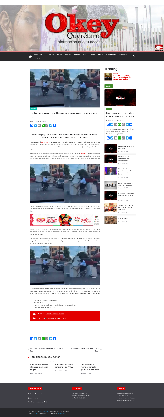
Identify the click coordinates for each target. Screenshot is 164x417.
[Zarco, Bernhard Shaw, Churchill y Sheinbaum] (110, 185)
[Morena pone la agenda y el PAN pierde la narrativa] (120, 97)
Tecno (92, 54)
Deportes (37, 59)
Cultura (68, 54)
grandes (83, 154)
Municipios (115, 73)
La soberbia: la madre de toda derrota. (126, 147)
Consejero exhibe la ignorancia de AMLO (64, 365)
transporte (44, 142)
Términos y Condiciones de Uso (38, 402)
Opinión (109, 109)
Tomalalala (123, 54)
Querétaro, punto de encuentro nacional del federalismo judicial (122, 77)
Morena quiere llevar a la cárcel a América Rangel (39, 367)
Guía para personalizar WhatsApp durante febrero (84, 349)
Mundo (59, 54)
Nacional (50, 54)
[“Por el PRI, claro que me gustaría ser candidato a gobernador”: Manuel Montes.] (110, 173)
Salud (85, 54)
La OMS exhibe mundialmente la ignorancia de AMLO (90, 367)
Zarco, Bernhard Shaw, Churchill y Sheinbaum (125, 184)
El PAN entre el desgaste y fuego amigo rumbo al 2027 (126, 195)
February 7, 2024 (61, 318)
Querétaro (38, 54)
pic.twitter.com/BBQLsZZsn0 (55, 314)
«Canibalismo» (123, 218)
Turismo (77, 54)
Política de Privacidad (35, 394)
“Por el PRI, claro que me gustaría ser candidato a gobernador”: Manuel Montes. (126, 172)
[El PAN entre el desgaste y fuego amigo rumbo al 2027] (110, 196)
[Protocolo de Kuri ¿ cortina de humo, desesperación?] (110, 160)
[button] (43, 54)
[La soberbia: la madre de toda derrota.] (110, 148)
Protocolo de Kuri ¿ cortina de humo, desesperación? (124, 159)
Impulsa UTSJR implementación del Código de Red (46, 349)
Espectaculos (111, 54)
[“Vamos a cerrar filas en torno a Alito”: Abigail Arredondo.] (110, 208)
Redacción (44, 121)
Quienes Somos (33, 398)
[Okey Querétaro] (82, 6)
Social (100, 54)
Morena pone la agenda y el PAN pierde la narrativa (120, 114)
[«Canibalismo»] (110, 220)
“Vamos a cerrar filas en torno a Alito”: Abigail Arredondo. (126, 207)
